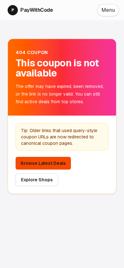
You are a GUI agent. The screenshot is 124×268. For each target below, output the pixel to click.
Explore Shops (37, 180)
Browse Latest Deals (43, 163)
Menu (108, 10)
